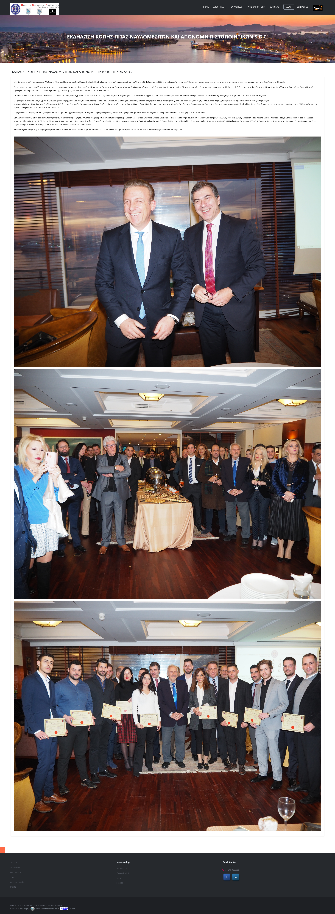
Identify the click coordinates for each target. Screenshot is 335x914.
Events (13, 887)
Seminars (275, 7)
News (288, 7)
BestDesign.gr (25, 908)
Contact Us (302, 7)
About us (14, 862)
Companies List (122, 873)
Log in (118, 878)
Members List (122, 868)
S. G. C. (13, 877)
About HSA (218, 7)
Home (206, 7)
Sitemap (119, 883)
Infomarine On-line (51, 908)
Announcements (17, 882)
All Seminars (15, 867)
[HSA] (34, 6)
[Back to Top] (2, 850)
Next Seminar (15, 872)
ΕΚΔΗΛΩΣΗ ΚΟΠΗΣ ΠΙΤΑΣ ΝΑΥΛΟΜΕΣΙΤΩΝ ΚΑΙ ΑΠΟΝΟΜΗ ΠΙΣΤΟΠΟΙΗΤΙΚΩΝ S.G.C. (71, 72)
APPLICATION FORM (256, 7)
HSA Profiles (236, 7)
